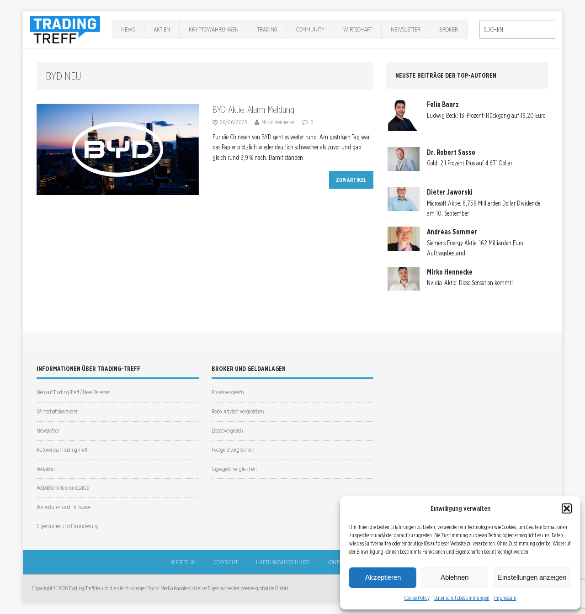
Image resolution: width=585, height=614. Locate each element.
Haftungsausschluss (282, 562)
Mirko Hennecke (277, 122)
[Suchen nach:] (517, 29)
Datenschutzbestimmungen (461, 597)
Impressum (505, 597)
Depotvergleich (227, 430)
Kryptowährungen (214, 29)
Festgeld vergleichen (233, 449)
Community (310, 29)
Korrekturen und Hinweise (63, 506)
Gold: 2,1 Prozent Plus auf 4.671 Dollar (469, 163)
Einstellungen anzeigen (532, 577)
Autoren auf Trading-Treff (62, 449)
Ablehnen (454, 577)
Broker (448, 29)
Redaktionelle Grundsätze (63, 487)
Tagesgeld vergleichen (234, 469)
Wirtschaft (357, 29)
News (128, 29)
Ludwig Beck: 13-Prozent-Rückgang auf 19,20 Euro (486, 115)
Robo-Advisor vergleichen (238, 411)
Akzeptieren (383, 577)
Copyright (226, 562)
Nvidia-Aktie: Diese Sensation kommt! (470, 282)
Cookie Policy (417, 597)
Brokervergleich (228, 392)
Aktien (162, 29)
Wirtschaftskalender (57, 411)
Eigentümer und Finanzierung (68, 526)
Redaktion (47, 469)
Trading (267, 29)
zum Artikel (351, 179)
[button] (566, 508)
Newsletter (405, 29)
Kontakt (336, 562)
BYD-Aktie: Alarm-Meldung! (254, 109)
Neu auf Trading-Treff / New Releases (73, 392)
